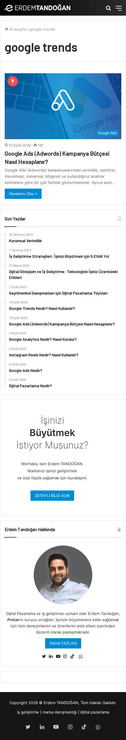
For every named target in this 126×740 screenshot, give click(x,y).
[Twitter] (45, 656)
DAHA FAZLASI (63, 643)
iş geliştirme (28, 712)
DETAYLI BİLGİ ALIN (52, 495)
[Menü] (119, 10)
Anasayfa (17, 29)
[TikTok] (73, 656)
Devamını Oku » (23, 193)
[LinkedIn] (52, 656)
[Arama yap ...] (108, 10)
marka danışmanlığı (59, 712)
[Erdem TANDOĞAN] (37, 7)
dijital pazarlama (94, 712)
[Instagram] (66, 656)
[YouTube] (59, 656)
